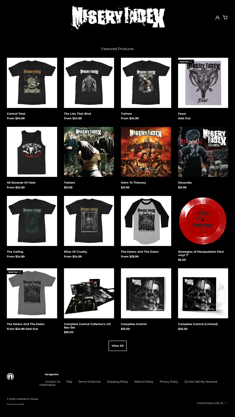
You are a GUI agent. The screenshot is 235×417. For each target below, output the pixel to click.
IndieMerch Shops (27, 398)
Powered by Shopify (15, 404)
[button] (225, 18)
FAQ (69, 381)
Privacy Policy (169, 381)
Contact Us (52, 381)
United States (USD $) (210, 403)
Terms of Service (89, 381)
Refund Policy (143, 381)
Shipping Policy (117, 381)
